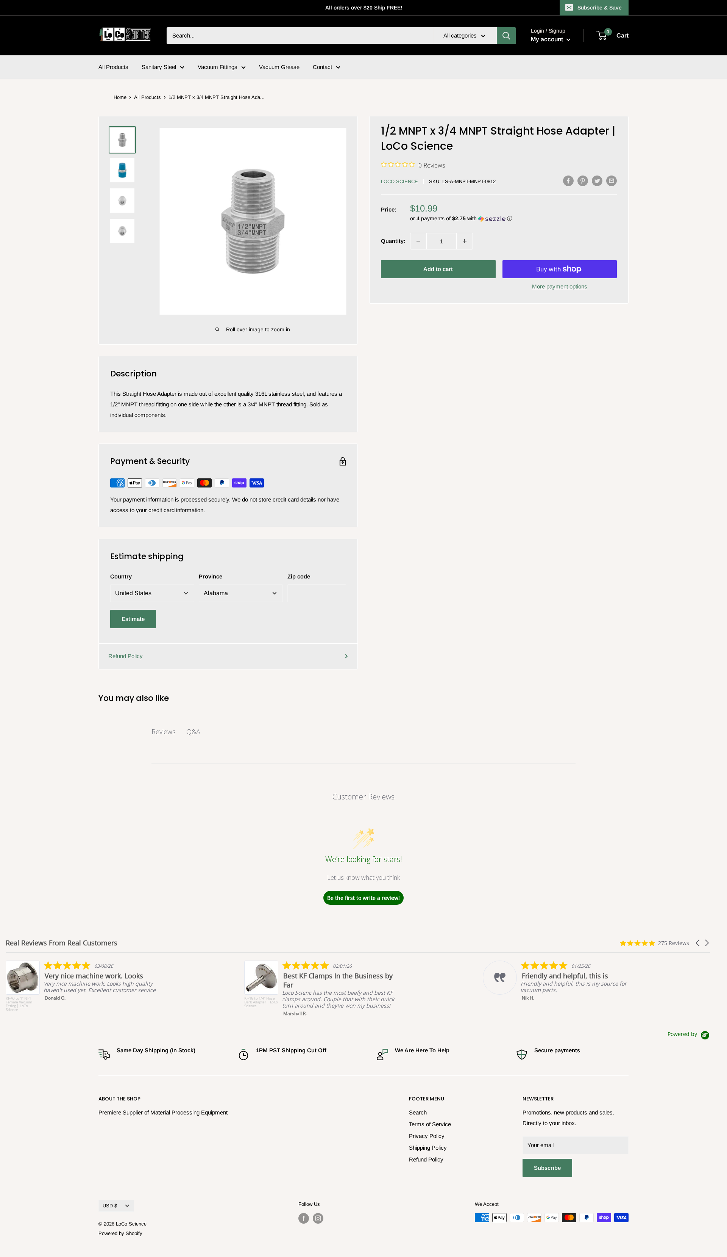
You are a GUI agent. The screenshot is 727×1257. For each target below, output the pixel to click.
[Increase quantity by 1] (465, 241)
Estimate (133, 619)
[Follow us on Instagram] (318, 1218)
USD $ (110, 1205)
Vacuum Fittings (217, 67)
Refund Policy (125, 656)
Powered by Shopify (120, 1233)
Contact (322, 67)
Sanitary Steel (159, 67)
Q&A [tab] (193, 731)
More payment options (559, 286)
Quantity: (393, 241)
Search (418, 1112)
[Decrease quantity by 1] (418, 241)
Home (120, 97)
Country (121, 576)
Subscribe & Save (599, 8)
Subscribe (547, 1168)
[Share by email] (611, 180)
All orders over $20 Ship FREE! (363, 8)
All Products (113, 67)
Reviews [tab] (163, 731)
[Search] (506, 35)
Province (210, 576)
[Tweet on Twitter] (597, 180)
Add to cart (438, 269)
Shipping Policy (428, 1147)
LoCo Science (399, 181)
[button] (513, 218)
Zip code (298, 576)
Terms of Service (430, 1124)
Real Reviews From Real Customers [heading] (61, 943)
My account (548, 39)
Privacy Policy (427, 1136)
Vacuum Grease (279, 67)
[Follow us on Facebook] (303, 1218)
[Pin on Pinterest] (582, 180)
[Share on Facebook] (568, 180)
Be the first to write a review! (363, 897)
